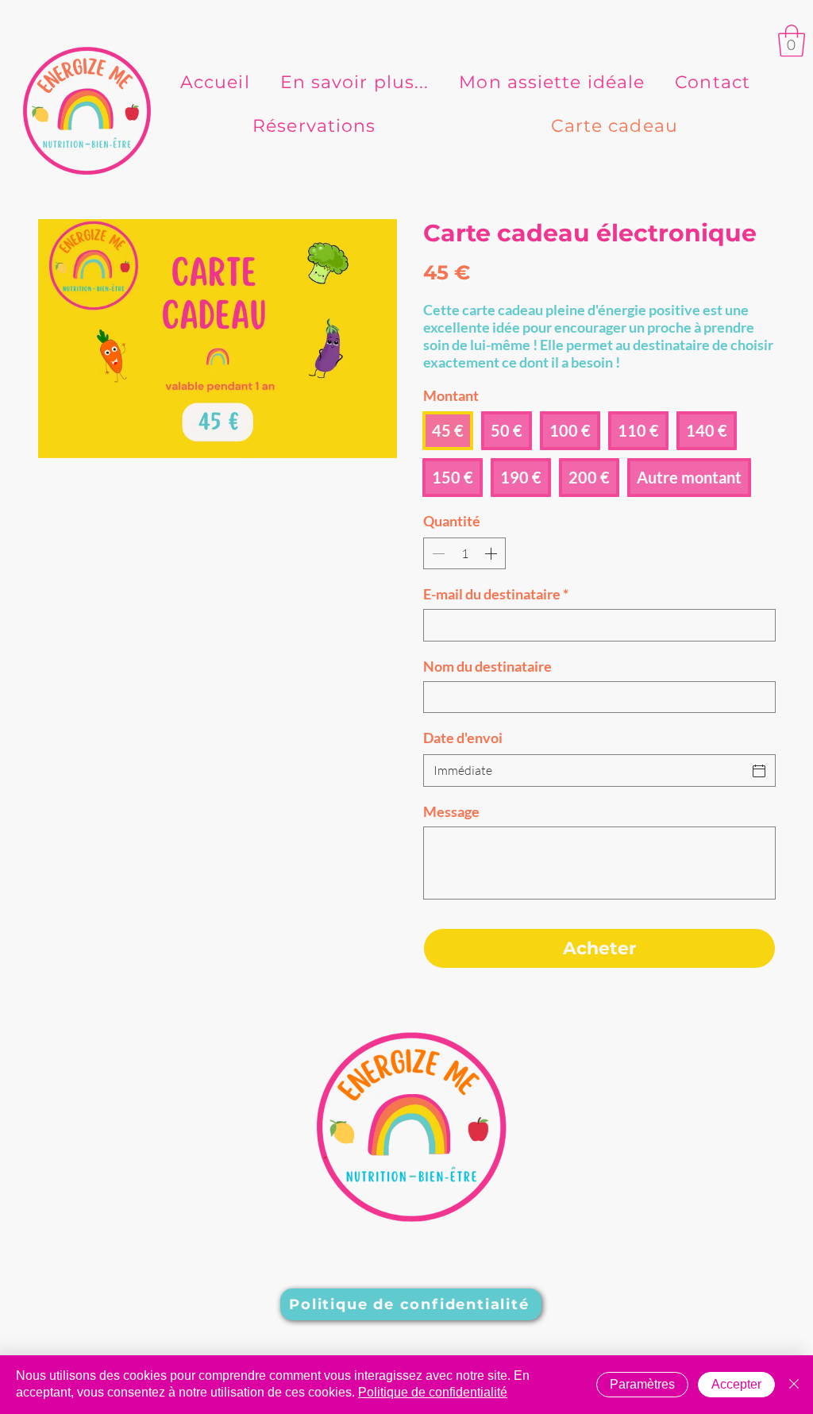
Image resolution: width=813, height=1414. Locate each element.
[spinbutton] (464, 553)
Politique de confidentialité (432, 1392)
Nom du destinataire (487, 666)
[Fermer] (793, 1384)
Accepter (736, 1384)
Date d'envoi (463, 737)
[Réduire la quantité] (437, 553)
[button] (791, 40)
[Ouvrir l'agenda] (759, 770)
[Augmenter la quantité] (492, 553)
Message (451, 811)
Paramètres (642, 1384)
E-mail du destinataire (495, 594)
